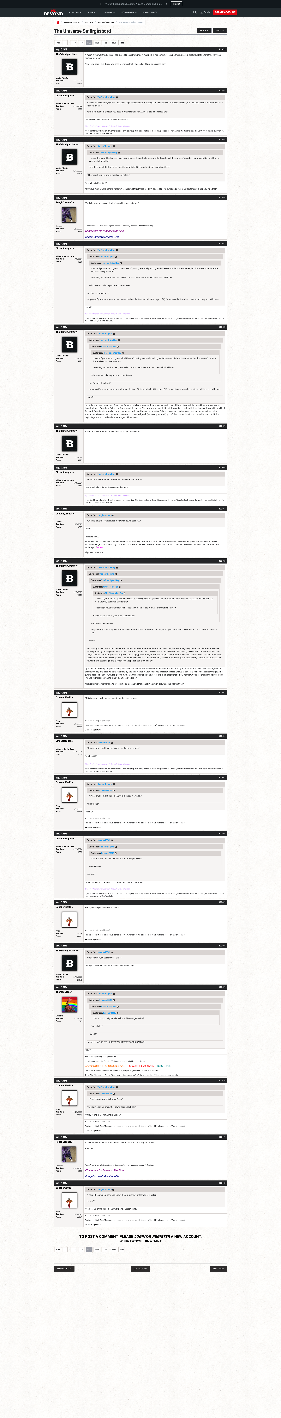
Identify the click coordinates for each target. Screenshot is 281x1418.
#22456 (222, 197)
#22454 (222, 90)
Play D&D (74, 12)
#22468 (222, 946)
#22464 (222, 736)
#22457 (222, 243)
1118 (74, 43)
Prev (58, 43)
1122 (105, 43)
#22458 (222, 327)
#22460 (222, 467)
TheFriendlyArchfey (106, 97)
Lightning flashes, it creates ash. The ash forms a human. (107, 126)
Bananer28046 (103, 742)
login (139, 1236)
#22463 (222, 692)
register (161, 1236)
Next (122, 43)
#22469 (222, 987)
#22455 (222, 139)
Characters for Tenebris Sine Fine (104, 230)
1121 (97, 43)
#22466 (222, 834)
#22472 (222, 1183)
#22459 (222, 426)
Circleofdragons (104, 146)
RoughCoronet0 (104, 515)
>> (117, 97)
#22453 (222, 49)
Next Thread (218, 1269)
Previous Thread (64, 1269)
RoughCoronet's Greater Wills (102, 236)
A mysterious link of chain (95, 1066)
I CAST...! (101, 547)
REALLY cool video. (164, 1066)
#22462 (222, 561)
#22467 (222, 902)
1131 (114, 43)
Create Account (225, 12)
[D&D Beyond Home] (53, 12)
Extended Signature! (93, 730)
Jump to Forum (140, 1269)
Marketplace (150, 12)
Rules (91, 12)
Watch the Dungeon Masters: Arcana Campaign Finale (133, 3)
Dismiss (176, 4)
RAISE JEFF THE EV (137, 1066)
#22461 (222, 509)
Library (108, 12)
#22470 (222, 1080)
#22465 (222, 777)
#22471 (222, 1137)
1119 (81, 43)
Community (127, 12)
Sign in (207, 12)
